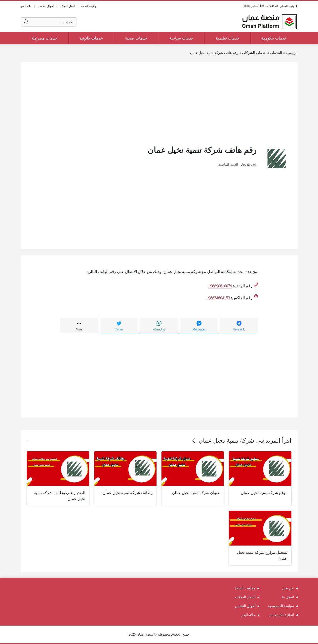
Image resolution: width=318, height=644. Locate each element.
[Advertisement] (159, 103)
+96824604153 (218, 298)
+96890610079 (220, 286)
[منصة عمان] (269, 22)
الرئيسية (292, 53)
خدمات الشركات (254, 53)
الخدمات (276, 53)
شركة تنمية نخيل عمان (226, 440)
